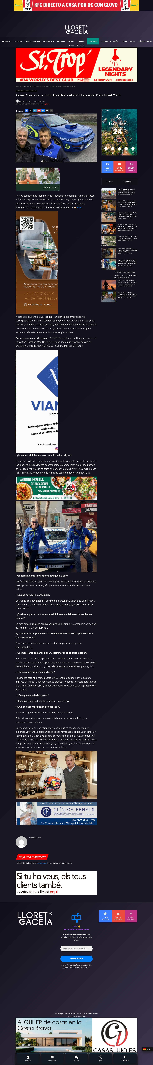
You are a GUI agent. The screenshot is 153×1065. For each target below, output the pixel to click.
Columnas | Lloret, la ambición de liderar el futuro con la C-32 (127, 237)
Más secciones (145, 41)
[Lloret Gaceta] (76, 22)
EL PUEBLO (18, 41)
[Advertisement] (56, 991)
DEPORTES (93, 41)
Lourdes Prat (24, 101)
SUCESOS (60, 41)
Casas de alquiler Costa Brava (76, 1016)
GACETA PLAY (48, 41)
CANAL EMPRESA (32, 41)
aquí (79, 207)
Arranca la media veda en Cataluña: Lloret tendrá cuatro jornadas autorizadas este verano (127, 282)
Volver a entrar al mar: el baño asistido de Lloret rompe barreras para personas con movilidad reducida (127, 214)
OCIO (124, 41)
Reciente (109, 182)
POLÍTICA (71, 41)
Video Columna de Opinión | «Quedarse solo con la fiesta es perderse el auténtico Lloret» (127, 262)
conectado (41, 863)
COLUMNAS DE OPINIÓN (109, 41)
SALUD (132, 41)
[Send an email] (29, 101)
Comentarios (127, 182)
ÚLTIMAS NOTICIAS (31, 91)
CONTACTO (6, 41)
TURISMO (81, 41)
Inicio (19, 86)
